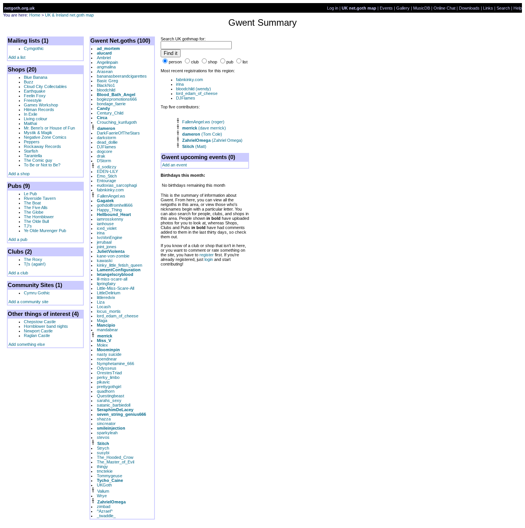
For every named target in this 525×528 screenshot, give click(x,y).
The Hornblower (39, 216)
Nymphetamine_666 (115, 363)
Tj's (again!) (35, 264)
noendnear (107, 359)
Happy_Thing (109, 210)
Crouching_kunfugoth (117, 122)
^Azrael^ (105, 511)
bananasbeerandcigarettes (122, 76)
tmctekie (105, 471)
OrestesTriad (109, 372)
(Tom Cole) (202, 134)
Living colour (35, 118)
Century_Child (110, 113)
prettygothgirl (109, 386)
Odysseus (106, 368)
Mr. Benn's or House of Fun (49, 128)
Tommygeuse (109, 475)
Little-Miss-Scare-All (115, 288)
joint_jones (106, 246)
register (206, 254)
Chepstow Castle (40, 321)
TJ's (28, 226)
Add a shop (19, 173)
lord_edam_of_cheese (117, 316)
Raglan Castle (37, 335)
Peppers (32, 141)
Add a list (16, 57)
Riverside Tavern (40, 198)
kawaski (104, 260)
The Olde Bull (36, 221)
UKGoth (104, 485)
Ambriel (104, 57)
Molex (102, 345)
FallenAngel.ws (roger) (203, 122)
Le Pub (30, 193)
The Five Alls (36, 207)
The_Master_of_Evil (115, 462)
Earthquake (34, 91)
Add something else (26, 344)
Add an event (174, 165)
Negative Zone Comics (45, 137)
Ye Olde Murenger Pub (45, 230)
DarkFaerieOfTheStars (118, 133)
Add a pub (17, 239)
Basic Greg (107, 80)
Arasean (105, 71)
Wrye (102, 495)
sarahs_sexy (109, 400)
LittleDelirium (108, 293)
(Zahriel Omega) (212, 140)
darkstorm (106, 137)
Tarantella (33, 155)
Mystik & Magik (38, 132)
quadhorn (106, 391)
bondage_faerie (111, 103)
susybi (103, 452)
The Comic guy (38, 160)
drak (101, 156)
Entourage (106, 180)
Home (34, 15)
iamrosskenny (110, 219)
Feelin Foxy (35, 95)
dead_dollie (107, 142)
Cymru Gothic (37, 293)
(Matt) (194, 146)
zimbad (103, 506)
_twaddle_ (106, 515)
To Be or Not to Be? (42, 165)
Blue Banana (35, 77)
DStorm (104, 160)
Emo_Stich (107, 176)
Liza (101, 302)
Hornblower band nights (46, 326)
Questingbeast (110, 396)
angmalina (106, 67)
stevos (103, 437)
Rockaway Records (42, 146)
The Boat (32, 203)
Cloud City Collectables (45, 86)
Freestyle (33, 100)
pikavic (103, 382)
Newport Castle (38, 331)
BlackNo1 (106, 85)
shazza (104, 419)
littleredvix (106, 297)
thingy (102, 466)
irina (101, 233)
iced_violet (106, 228)
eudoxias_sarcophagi (117, 185)
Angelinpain (107, 62)
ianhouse (105, 223)
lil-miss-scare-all (112, 279)
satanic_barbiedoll (113, 405)
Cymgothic (34, 48)
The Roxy (33, 259)
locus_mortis (109, 311)
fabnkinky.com (110, 190)
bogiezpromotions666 (117, 99)
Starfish (31, 151)
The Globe (33, 212)
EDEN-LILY (107, 171)
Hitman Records (39, 109)
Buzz (28, 82)
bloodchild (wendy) (193, 88)
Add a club (18, 273)
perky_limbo (108, 377)
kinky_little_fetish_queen (119, 265)
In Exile (30, 114)
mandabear (107, 329)
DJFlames (106, 146)
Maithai (30, 123)
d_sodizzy (106, 166)
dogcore (104, 151)
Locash (104, 306)
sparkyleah (107, 432)
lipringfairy (106, 283)
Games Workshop (41, 105)
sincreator (106, 423)
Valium (103, 491)
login (208, 259)
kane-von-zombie (113, 256)
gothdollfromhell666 (115, 205)
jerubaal (104, 242)
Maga (102, 320)
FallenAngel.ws (111, 196)
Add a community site (28, 301)
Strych (103, 448)
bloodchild (106, 90)
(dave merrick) (204, 128)
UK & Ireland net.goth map (69, 15)
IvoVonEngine (109, 237)
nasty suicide (109, 354)
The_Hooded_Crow (115, 457)
